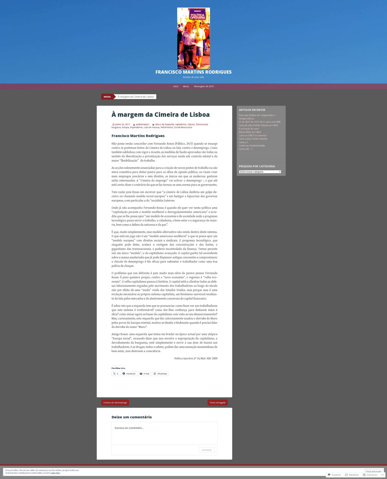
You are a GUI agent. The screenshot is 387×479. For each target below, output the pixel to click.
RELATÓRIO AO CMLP (250, 132)
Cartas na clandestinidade (252, 145)
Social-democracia (183, 127)
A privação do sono (249, 128)
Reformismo (167, 127)
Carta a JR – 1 (246, 149)
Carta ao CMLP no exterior (253, 135)
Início (175, 86)
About (186, 86)
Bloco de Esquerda (164, 124)
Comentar (207, 450)
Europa (125, 127)
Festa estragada (218, 402)
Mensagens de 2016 (204, 86)
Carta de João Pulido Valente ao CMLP (258, 125)
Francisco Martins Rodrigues (194, 72)
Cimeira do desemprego (115, 402)
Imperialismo (136, 127)
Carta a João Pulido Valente (253, 138)
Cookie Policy (55, 473)
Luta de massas (151, 127)
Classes (191, 124)
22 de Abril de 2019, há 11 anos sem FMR (260, 122)
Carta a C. (244, 142)
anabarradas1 (142, 124)
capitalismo (180, 124)
